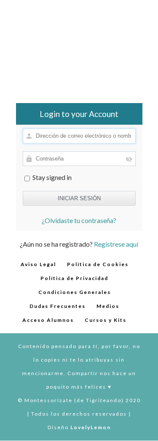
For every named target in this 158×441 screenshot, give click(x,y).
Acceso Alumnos (48, 320)
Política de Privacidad (74, 278)
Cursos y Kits (105, 320)
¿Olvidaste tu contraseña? (79, 220)
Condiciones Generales (74, 292)
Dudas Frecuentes (57, 306)
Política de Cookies (98, 264)
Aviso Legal (38, 264)
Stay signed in (51, 177)
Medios (107, 306)
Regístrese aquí (116, 244)
